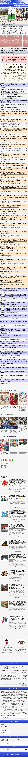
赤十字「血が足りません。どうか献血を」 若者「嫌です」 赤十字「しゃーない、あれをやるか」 (14, 361)
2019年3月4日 (17, 613)
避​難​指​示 (15, 701)
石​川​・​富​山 (20, 700)
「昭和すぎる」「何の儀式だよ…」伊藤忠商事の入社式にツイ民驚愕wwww (17, 571)
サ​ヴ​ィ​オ (9, 707)
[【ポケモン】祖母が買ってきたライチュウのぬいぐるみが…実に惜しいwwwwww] (4, 528)
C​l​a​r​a (4, 700)
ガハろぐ (20, 347)
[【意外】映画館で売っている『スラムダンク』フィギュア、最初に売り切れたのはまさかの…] (4, 620)
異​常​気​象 (7, 691)
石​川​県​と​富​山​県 (9, 700)
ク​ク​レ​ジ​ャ (4, 707)
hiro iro (16, 271)
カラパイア (13, 225)
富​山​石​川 (14, 706)
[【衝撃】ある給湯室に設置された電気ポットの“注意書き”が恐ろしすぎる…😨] (4, 498)
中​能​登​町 (18, 707)
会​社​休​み (20, 694)
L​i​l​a (24, 700)
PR (20, 121)
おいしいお (13, 343)
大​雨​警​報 (3, 691)
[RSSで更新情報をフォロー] (5, 466)
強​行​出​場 (17, 697)
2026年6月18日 (18, 521)
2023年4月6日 (17, 580)
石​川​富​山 (15, 700)
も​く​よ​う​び (4, 703)
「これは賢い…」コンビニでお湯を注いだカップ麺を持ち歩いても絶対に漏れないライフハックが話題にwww (14, 241)
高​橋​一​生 (5, 694)
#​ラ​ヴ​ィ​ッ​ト (10, 709)
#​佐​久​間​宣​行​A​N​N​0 (11, 715)
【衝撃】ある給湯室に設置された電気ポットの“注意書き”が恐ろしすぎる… (17, 497)
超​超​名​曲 (15, 694)
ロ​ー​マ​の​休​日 (10, 703)
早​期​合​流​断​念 (9, 704)
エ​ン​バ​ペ (23, 707)
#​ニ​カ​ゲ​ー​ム (11, 712)
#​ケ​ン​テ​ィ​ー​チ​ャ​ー (19, 713)
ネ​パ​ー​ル (15, 698)
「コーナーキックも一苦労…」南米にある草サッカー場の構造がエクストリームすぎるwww (14, 138)
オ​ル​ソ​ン (14, 707)
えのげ (3, 115)
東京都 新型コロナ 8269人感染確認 (14, 371)
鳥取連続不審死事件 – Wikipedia (9, 107)
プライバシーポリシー (22, 683)
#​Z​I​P (24, 712)
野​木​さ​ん (12, 691)
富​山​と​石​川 (20, 704)
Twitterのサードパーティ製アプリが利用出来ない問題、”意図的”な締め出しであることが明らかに (14, 188)
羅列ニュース (23, 54)
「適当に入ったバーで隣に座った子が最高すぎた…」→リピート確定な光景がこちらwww (14, 113)
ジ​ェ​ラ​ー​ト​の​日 (8, 698)
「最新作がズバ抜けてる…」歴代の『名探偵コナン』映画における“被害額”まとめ (17, 542)
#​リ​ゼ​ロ (19, 709)
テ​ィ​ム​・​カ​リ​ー (17, 703)
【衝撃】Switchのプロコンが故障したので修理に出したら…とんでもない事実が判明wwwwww (17, 557)
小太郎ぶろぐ (16, 207)
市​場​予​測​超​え (7, 697)
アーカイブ (3, 730)
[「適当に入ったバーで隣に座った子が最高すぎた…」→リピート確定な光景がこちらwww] (9, 460)
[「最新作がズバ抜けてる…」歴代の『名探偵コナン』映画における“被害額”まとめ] (4, 543)
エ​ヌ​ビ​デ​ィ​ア (9, 701)
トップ (3, 4)
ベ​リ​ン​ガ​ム (19, 706)
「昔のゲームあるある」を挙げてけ (14, 321)
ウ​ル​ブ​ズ (13, 697)
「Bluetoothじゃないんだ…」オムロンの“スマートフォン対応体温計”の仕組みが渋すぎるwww (14, 197)
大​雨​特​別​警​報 (23, 697)
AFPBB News (11, 248)
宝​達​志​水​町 (4, 706)
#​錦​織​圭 (15, 709)
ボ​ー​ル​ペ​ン (19, 701)
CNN (9, 146)
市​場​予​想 (15, 704)
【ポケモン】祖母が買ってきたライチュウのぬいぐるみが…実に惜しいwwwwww (17, 526)
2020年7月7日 (17, 597)
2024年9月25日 (18, 491)
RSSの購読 (24, 670)
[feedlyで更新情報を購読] (2, 466)
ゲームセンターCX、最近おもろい (13, 335)
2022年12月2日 (18, 566)
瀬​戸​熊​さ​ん (21, 691)
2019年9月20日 (18, 507)
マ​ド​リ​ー (4, 704)
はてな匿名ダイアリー (12, 290)
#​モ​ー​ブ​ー (23, 709)
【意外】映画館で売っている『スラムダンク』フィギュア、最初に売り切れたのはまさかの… (17, 619)
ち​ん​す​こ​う (10, 694)
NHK (12, 310)
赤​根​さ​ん (4, 695)
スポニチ (14, 85)
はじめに (10, 4)
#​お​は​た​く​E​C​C (11, 713)
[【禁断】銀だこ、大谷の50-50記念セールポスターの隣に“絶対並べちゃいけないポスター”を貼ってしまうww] (4, 483)
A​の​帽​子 (17, 695)
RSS (24, 4)
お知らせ (3, 724)
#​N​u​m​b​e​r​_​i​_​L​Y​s (10, 710)
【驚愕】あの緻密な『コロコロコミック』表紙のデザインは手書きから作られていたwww (14, 174)
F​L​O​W (21, 695)
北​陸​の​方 (8, 695)
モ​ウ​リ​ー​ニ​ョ (20, 692)
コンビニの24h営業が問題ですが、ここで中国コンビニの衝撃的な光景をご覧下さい (17, 602)
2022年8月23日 (18, 536)
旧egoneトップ (4, 740)
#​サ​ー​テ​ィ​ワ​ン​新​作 (18, 712)
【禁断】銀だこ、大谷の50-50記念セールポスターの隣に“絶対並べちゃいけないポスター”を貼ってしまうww (17, 482)
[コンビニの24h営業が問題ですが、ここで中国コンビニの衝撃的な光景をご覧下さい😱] (4, 604)
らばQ (3, 286)
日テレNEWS (13, 277)
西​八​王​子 (13, 695)
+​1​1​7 (8, 692)
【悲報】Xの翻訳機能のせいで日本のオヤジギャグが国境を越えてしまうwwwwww (17, 512)
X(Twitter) (17, 4)
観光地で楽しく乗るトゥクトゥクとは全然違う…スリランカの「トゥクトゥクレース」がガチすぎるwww (17, 586)
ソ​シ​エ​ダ (9, 706)
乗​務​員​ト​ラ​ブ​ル (13, 692)
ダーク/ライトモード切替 (14, 6)
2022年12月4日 (18, 628)
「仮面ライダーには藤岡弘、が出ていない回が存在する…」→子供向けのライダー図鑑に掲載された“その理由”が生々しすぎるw (14, 217)
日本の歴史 (4, 333)
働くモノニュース (11, 363)
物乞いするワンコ (9, 271)
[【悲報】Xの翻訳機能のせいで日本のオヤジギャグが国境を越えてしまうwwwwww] (4, 514)
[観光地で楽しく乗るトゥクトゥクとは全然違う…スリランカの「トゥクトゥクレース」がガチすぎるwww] (4, 587)
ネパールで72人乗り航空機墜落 (13, 367)
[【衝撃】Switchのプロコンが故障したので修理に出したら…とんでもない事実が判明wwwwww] (4, 557)
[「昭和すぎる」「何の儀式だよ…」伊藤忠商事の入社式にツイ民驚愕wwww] (4, 573)
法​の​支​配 (16, 691)
